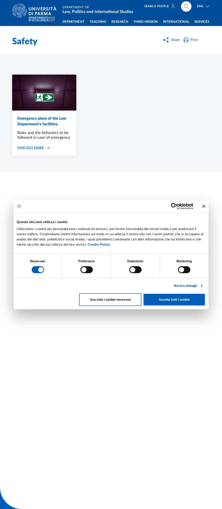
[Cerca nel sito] (186, 6)
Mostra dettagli (185, 285)
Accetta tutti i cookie (174, 299)
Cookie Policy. (99, 244)
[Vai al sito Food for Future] (42, 19)
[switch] (86, 269)
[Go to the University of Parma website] (36, 11)
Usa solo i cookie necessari (110, 299)
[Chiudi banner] (203, 206)
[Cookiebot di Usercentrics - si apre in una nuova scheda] (174, 206)
